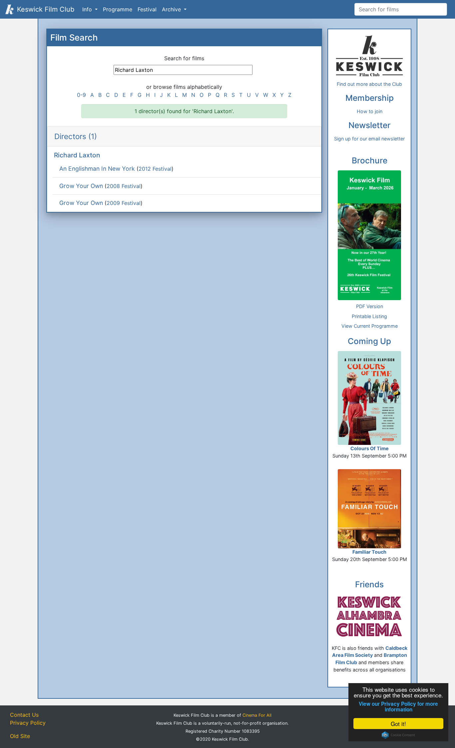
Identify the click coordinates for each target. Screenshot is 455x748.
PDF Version (369, 306)
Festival (147, 9)
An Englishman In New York (97, 168)
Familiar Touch (369, 552)
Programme (117, 9)
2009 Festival (124, 203)
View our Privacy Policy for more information (398, 706)
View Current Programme (369, 326)
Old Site (20, 736)
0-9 (81, 95)
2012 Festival (155, 168)
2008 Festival (124, 186)
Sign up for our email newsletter (369, 138)
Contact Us (24, 714)
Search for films (184, 58)
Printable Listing (369, 316)
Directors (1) (75, 136)
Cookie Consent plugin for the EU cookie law (398, 735)
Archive (172, 9)
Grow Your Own (81, 185)
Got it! (398, 723)
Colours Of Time (369, 448)
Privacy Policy (28, 722)
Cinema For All (256, 715)
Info (88, 9)
